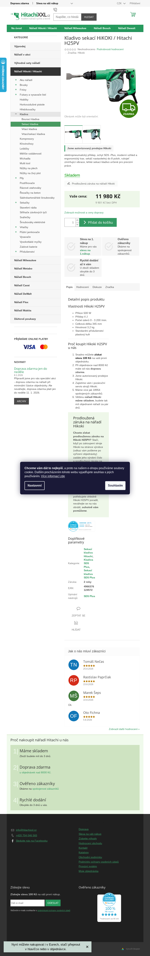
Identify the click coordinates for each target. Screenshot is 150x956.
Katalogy (84, 852)
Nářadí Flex (21, 302)
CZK (119, 3)
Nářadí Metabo (23, 268)
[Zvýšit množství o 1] (77, 220)
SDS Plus (89, 596)
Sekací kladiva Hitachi (88, 553)
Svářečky (25, 217)
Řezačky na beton (30, 192)
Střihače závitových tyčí (33, 212)
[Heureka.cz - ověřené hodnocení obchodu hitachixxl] (109, 907)
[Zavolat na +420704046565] (58, 9)
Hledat (89, 17)
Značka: (76, 52)
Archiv (21, 401)
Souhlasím (115, 485)
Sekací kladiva (30, 124)
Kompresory (27, 138)
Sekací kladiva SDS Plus (89, 574)
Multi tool (25, 163)
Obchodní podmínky (90, 857)
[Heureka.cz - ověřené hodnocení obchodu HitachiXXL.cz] (81, 526)
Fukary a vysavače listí (33, 94)
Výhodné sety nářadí (27, 63)
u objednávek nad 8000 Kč (35, 772)
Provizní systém (88, 866)
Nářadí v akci (22, 54)
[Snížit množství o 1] (77, 224)
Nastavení (35, 485)
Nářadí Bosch (22, 276)
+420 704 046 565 (26, 835)
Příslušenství (27, 251)
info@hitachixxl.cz (26, 829)
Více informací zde (53, 476)
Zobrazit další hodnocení (123, 729)
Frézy (23, 89)
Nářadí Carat (22, 285)
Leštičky (24, 148)
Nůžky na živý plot (30, 173)
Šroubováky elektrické (32, 222)
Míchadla (25, 158)
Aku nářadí (26, 80)
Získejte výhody (88, 838)
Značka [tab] (109, 287)
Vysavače (25, 236)
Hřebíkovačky (27, 109)
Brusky (24, 84)
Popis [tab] (69, 287)
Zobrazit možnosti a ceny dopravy (84, 212)
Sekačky (24, 202)
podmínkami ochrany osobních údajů (54, 910)
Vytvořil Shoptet (133, 949)
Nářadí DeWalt (23, 293)
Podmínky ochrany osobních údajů (99, 861)
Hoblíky (24, 99)
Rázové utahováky (30, 187)
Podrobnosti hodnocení (110, 49)
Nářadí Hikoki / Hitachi (28, 71)
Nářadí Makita (22, 310)
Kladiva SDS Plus (88, 563)
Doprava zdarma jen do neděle (30, 370)
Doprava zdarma (19, 3)
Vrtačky (24, 227)
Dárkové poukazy (25, 318)
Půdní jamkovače (30, 232)
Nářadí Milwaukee (25, 260)
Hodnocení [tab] (82, 287)
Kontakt (83, 847)
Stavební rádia (28, 207)
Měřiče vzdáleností (31, 153)
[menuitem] (17, 28)
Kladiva (24, 114)
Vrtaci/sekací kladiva (33, 134)
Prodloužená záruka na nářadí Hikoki (93, 183)
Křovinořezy (26, 143)
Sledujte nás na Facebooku (32, 840)
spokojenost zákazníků (45, 788)
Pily (22, 178)
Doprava (84, 829)
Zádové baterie (28, 246)
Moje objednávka (88, 871)
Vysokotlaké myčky (31, 241)
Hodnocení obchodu (90, 843)
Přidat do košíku (100, 222)
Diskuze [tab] (97, 287)
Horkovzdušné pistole (32, 104)
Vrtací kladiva (29, 129)
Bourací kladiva (30, 119)
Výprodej (19, 46)
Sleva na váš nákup (47, 3)
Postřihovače (27, 183)
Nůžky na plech (29, 168)
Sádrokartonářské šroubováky (37, 197)
